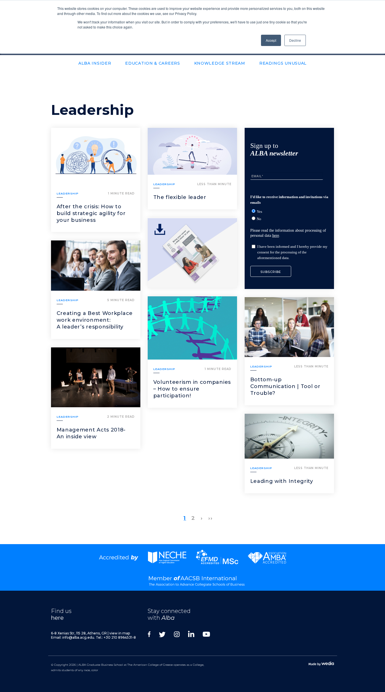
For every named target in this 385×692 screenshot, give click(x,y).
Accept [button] (271, 40)
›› (210, 518)
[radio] (291, 211)
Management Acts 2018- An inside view (91, 433)
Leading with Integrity (281, 481)
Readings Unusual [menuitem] (283, 63)
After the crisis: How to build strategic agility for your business (91, 213)
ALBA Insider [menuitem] (94, 63)
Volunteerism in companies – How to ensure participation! (192, 389)
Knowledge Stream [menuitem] (219, 63)
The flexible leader (179, 197)
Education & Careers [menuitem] (152, 63)
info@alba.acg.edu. (78, 637)
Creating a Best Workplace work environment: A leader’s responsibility (95, 320)
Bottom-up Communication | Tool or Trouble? (285, 386)
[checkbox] (290, 214)
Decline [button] (295, 40)
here (275, 235)
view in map (119, 633)
